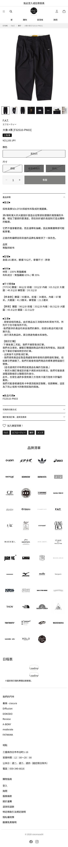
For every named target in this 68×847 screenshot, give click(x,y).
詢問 (55, 19)
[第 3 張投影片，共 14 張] (22, 110)
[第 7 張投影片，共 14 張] (57, 110)
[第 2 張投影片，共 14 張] (14, 110)
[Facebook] (31, 842)
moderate (8, 729)
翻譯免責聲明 (10, 822)
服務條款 (7, 796)
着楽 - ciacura (10, 703)
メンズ (40, 432)
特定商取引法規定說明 (14, 811)
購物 (25, 19)
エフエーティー (19, 432)
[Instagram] (37, 842)
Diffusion (8, 708)
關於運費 (7, 801)
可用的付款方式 (10, 409)
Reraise (7, 719)
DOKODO (7, 713)
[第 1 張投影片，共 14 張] (5, 110)
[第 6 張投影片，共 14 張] (48, 110)
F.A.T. (9, 122)
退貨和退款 (8, 806)
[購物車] (64, 11)
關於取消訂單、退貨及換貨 (14, 416)
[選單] (4, 11)
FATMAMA (8, 734)
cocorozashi (37, 834)
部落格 (40, 19)
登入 (5, 785)
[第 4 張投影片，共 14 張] (31, 110)
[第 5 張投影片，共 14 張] (39, 110)
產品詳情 (7, 197)
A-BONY (7, 724)
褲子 (32, 432)
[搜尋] (11, 11)
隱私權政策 (8, 817)
